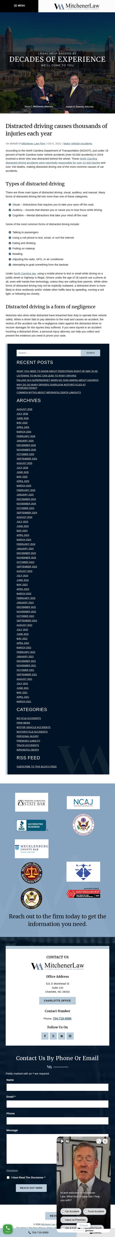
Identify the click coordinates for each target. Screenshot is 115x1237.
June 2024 (23, 526)
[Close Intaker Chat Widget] (105, 1141)
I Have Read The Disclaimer (28, 1177)
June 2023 (23, 580)
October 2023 (25, 562)
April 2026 (23, 427)
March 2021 (24, 701)
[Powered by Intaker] (89, 1231)
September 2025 (27, 458)
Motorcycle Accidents (32, 732)
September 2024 (27, 512)
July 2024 (22, 521)
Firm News (23, 723)
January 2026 (25, 440)
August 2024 (24, 517)
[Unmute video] (62, 1141)
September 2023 (27, 566)
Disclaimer (12, 1170)
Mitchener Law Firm (33, 143)
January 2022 (25, 656)
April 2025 (23, 481)
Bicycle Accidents (29, 718)
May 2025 (22, 476)
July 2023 (22, 575)
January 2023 (25, 602)
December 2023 (26, 553)
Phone (10, 1113)
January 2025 (25, 494)
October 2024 (25, 508)
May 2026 (22, 422)
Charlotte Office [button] (57, 1000)
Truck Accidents (28, 745)
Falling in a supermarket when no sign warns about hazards (58, 380)
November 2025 (26, 449)
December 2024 (26, 499)
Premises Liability (28, 741)
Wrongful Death (28, 750)
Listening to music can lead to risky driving (46, 375)
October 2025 (25, 454)
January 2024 (25, 548)
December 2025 (26, 445)
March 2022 (24, 647)
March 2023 (24, 593)
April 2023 (23, 589)
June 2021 (23, 688)
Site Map (32, 1228)
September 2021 (27, 674)
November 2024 (26, 503)
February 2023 (26, 598)
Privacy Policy (46, 1228)
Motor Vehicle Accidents (77, 143)
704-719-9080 (62, 1018)
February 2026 (26, 436)
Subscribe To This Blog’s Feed (37, 766)
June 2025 (23, 472)
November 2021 (26, 665)
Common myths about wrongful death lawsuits (49, 392)
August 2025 (24, 463)
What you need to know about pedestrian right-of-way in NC (57, 371)
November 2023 (26, 557)
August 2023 (24, 571)
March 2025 (24, 485)
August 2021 (24, 679)
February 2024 (26, 544)
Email (10, 1096)
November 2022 (26, 611)
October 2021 (25, 670)
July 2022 (22, 629)
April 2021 (23, 697)
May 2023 (22, 584)
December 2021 (26, 661)
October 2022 (25, 616)
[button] (19, 5)
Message (12, 1130)
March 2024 (24, 539)
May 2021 (22, 692)
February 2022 (26, 652)
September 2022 (27, 620)
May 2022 (22, 638)
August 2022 (24, 625)
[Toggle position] (98, 1141)
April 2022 (23, 643)
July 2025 (22, 467)
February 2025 (26, 490)
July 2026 (22, 413)
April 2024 (23, 535)
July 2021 (22, 683)
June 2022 (23, 634)
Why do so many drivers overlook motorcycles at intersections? (51, 386)
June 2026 (23, 418)
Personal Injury (28, 736)
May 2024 (22, 530)
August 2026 (24, 409)
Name (10, 1079)
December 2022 (26, 607)
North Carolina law (25, 273)
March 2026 (24, 431)
